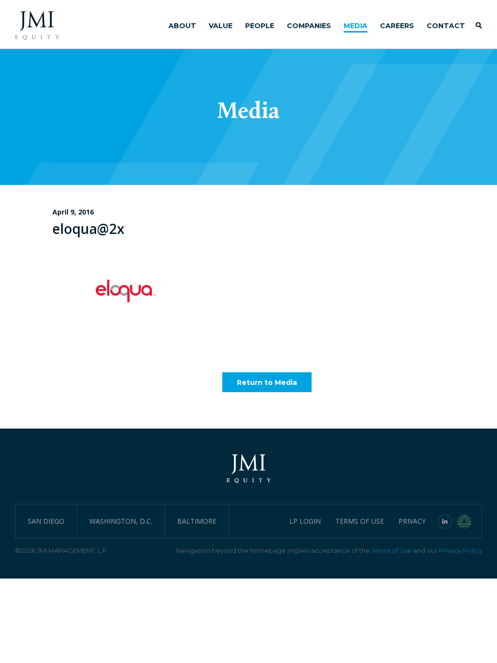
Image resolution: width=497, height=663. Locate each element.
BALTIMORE (196, 521)
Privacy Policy (460, 550)
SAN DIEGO (46, 521)
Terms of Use (391, 550)
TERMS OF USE (359, 521)
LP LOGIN (305, 521)
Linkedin (445, 521)
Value (220, 25)
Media (355, 25)
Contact (446, 25)
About (182, 25)
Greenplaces (469, 521)
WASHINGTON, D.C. (120, 521)
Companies (309, 25)
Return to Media (267, 382)
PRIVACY (412, 521)
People (259, 25)
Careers (397, 25)
